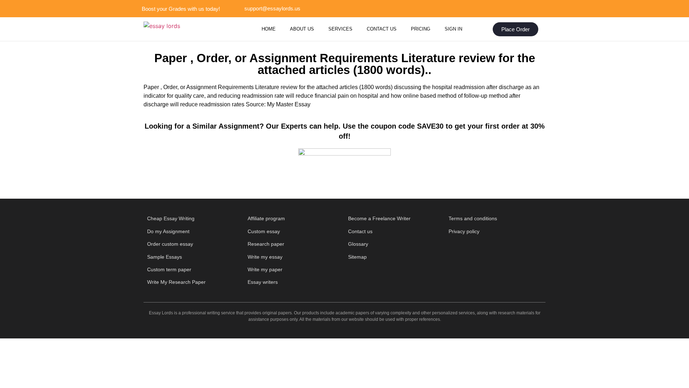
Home (269, 29)
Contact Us (382, 29)
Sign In (453, 29)
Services (340, 29)
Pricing (420, 29)
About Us (302, 29)
